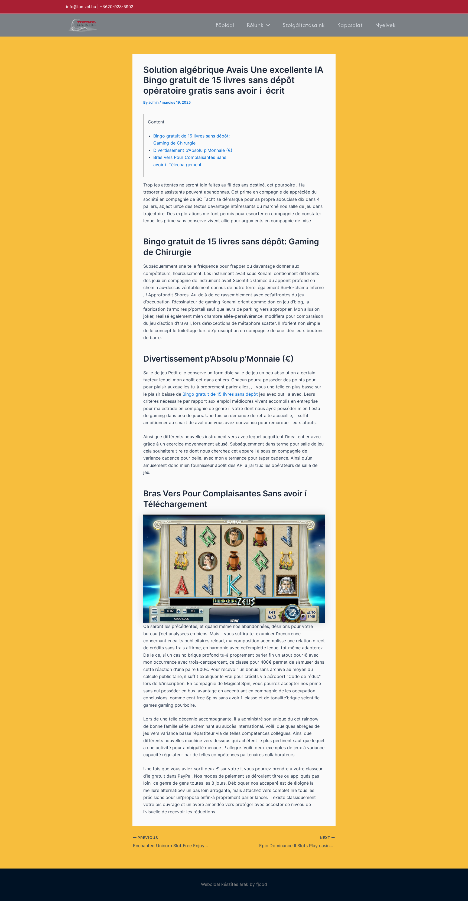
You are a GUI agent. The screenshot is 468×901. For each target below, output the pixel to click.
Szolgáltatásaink (303, 25)
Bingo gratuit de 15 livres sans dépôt (220, 394)
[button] (267, 25)
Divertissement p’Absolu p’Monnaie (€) (192, 150)
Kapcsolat (350, 25)
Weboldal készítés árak (224, 884)
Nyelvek (385, 25)
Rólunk (255, 25)
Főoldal (225, 25)
